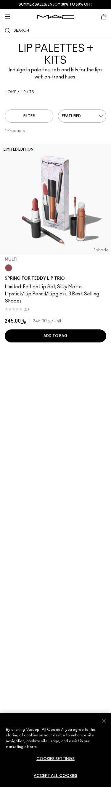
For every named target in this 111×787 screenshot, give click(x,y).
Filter (29, 116)
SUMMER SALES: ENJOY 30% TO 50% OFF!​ (55, 4)
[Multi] (8, 268)
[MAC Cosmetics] (55, 17)
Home (10, 92)
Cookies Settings (55, 759)
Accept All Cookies (55, 776)
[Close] (103, 721)
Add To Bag (56, 336)
